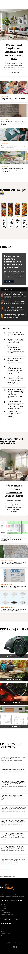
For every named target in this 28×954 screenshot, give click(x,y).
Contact (3, 931)
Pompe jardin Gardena (14, 679)
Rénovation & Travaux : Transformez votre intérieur (14, 490)
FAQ (2, 935)
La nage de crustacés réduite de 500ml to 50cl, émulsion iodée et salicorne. (14, 414)
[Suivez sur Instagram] (17, 947)
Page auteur (4, 930)
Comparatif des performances (14, 656)
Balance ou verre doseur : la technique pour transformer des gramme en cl (15, 361)
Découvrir (9, 281)
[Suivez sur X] (14, 947)
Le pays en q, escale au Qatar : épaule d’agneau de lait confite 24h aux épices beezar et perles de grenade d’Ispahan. (15, 380)
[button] (2, 215)
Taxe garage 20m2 (14, 726)
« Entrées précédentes (5, 869)
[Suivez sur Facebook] (11, 947)
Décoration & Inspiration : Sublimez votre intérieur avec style (14, 51)
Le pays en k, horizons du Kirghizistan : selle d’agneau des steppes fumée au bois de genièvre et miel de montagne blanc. (15, 349)
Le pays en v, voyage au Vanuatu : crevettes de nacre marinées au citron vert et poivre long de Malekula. (15, 309)
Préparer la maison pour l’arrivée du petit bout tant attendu (15, 334)
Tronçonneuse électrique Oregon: (14, 703)
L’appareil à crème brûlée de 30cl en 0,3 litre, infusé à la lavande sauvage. (14, 302)
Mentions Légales (5, 933)
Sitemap (3, 928)
